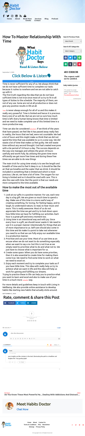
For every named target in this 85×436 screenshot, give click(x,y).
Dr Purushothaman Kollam (71, 94)
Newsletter (46, 424)
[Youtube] (83, 425)
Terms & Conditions (30, 424)
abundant (33, 129)
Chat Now (22, 409)
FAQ (39, 424)
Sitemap (31, 427)
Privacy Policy (40, 427)
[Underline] (16, 339)
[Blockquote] (25, 339)
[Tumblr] (70, 64)
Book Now (27, 19)
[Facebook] (66, 58)
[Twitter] (8, 16)
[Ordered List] (20, 339)
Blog (46, 19)
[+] (34, 338)
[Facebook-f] (3, 16)
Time (4, 110)
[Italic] (13, 339)
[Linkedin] (16, 16)
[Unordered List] (22, 339)
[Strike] (18, 339)
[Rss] (20, 16)
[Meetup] (79, 64)
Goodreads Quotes (77, 98)
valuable (25, 280)
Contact (37, 20)
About (17, 19)
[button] (9, 303)
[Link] (29, 339)
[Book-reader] (25, 16)
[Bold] (11, 339)
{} (31, 338)
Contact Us (42, 422)
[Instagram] (12, 16)
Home (9, 19)
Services (38, 19)
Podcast (55, 19)
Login (59, 327)
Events (28, 20)
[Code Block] (27, 339)
